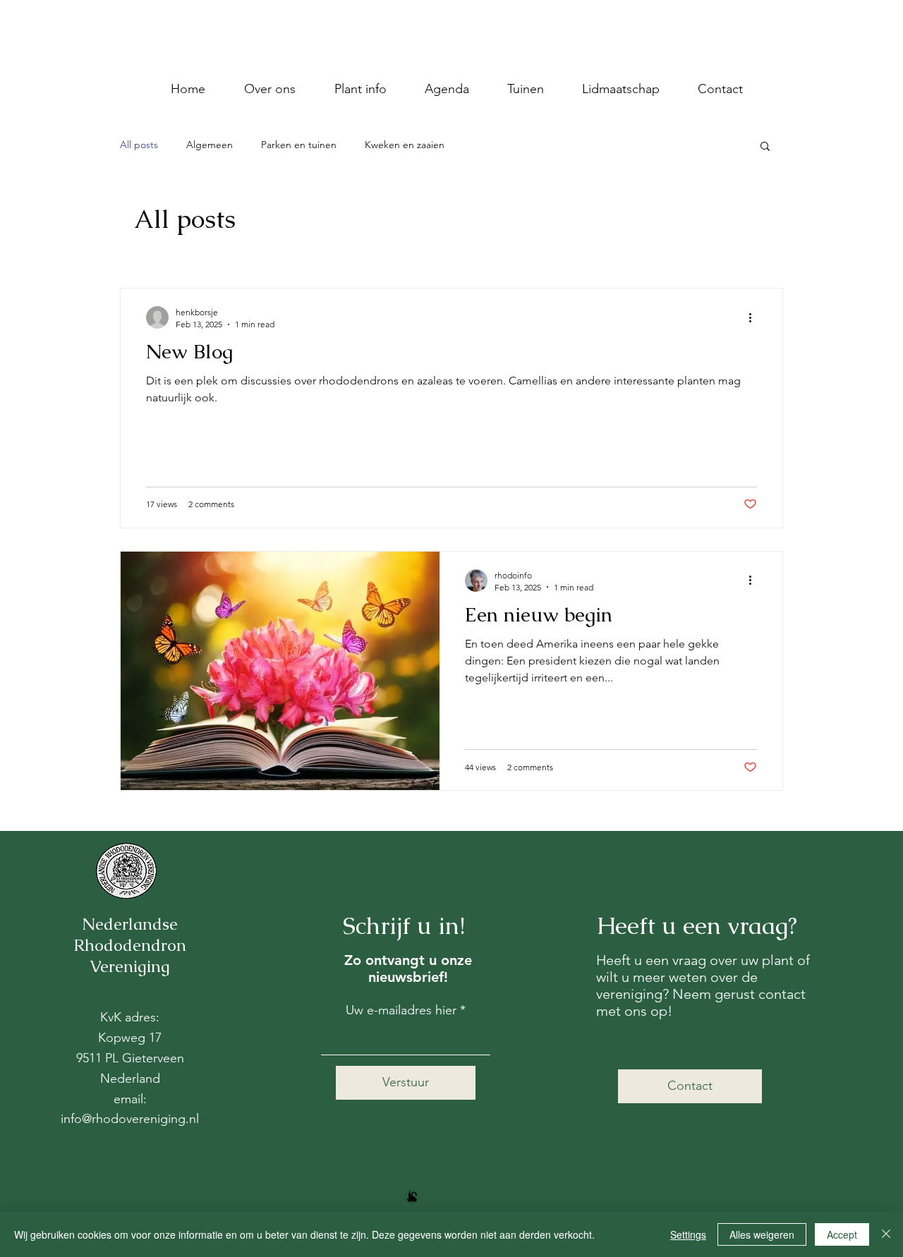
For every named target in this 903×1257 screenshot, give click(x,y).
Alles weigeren (761, 1234)
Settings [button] (688, 1234)
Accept (842, 1234)
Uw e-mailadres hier (401, 1010)
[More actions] (754, 317)
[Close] (886, 1234)
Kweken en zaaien (404, 144)
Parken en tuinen (299, 144)
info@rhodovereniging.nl (130, 1119)
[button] (765, 147)
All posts (139, 144)
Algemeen (209, 144)
